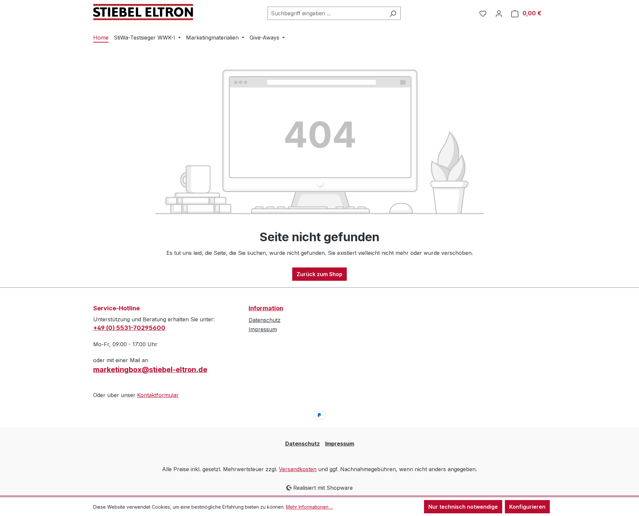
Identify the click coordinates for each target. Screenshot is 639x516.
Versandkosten (298, 469)
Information (266, 308)
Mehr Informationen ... (309, 507)
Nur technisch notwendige (463, 506)
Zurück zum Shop (319, 274)
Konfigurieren (527, 506)
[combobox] (326, 13)
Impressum (263, 329)
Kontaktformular (158, 395)
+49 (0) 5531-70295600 (129, 327)
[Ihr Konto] (499, 13)
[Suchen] (393, 13)
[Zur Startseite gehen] (143, 12)
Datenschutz (265, 320)
